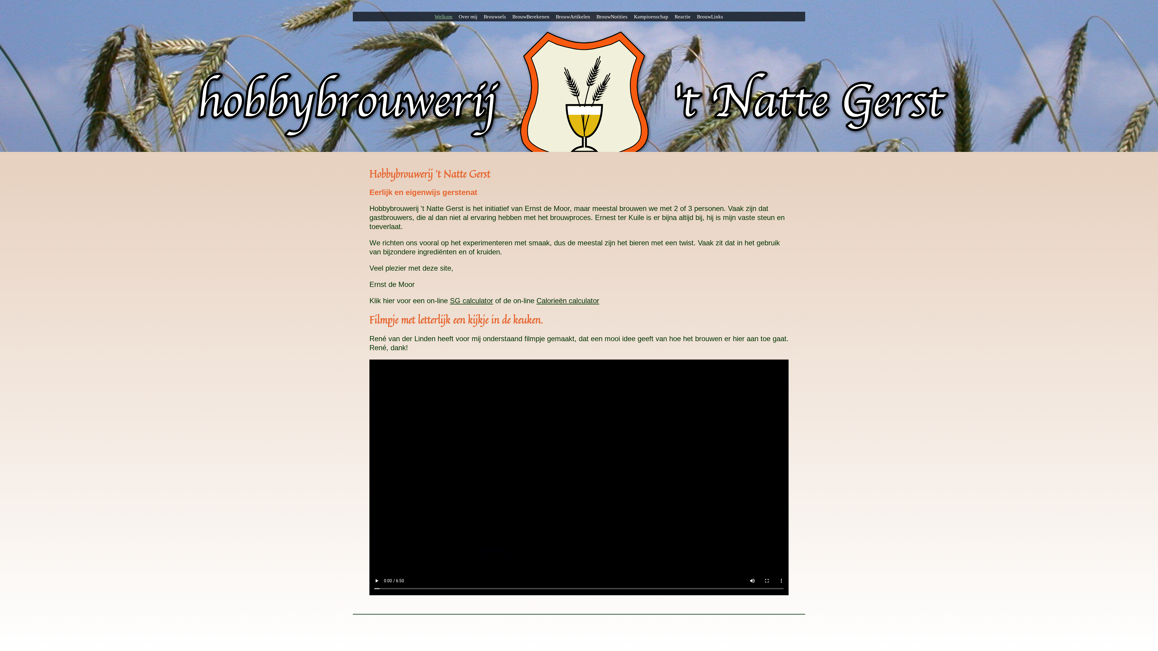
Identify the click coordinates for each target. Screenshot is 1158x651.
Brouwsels (495, 16)
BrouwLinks (710, 16)
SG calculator (471, 301)
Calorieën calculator (567, 301)
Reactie (683, 16)
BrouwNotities (612, 16)
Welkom (443, 16)
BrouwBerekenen (530, 16)
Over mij (468, 16)
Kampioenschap (651, 16)
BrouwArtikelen (573, 16)
